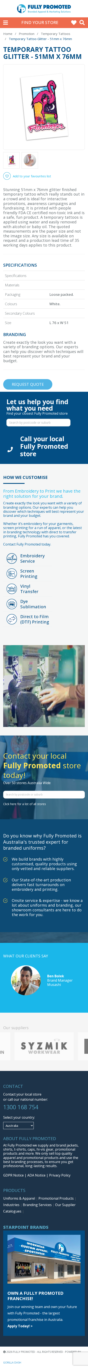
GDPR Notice (13, 1175)
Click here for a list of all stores (24, 804)
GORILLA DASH (12, 1362)
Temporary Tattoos (55, 33)
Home (7, 33)
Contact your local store (22, 1094)
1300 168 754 (20, 1107)
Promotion (26, 33)
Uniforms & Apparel (19, 1198)
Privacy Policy (59, 1175)
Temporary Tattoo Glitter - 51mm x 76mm (40, 39)
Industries (11, 1204)
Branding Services (38, 1204)
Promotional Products (56, 1198)
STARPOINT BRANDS (25, 1227)
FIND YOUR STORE (39, 22)
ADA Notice (36, 1175)
